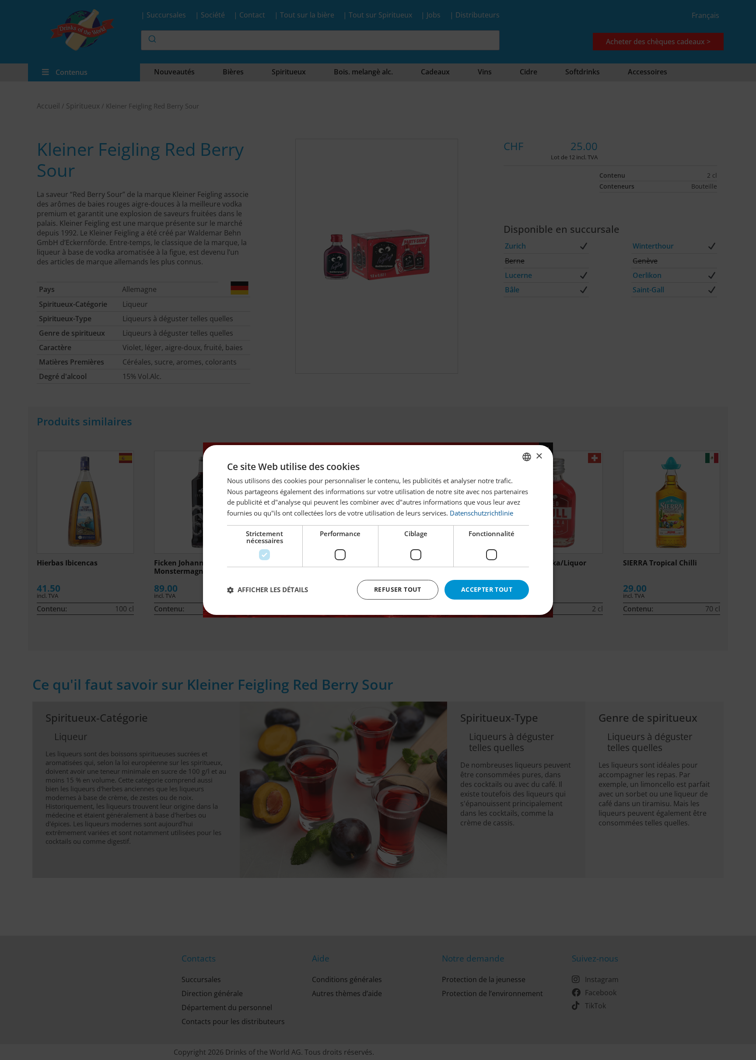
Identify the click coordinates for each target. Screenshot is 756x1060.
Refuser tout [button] (397, 589)
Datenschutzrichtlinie (481, 513)
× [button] (539, 456)
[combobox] (526, 457)
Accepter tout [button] (486, 589)
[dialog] (378, 530)
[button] (267, 590)
